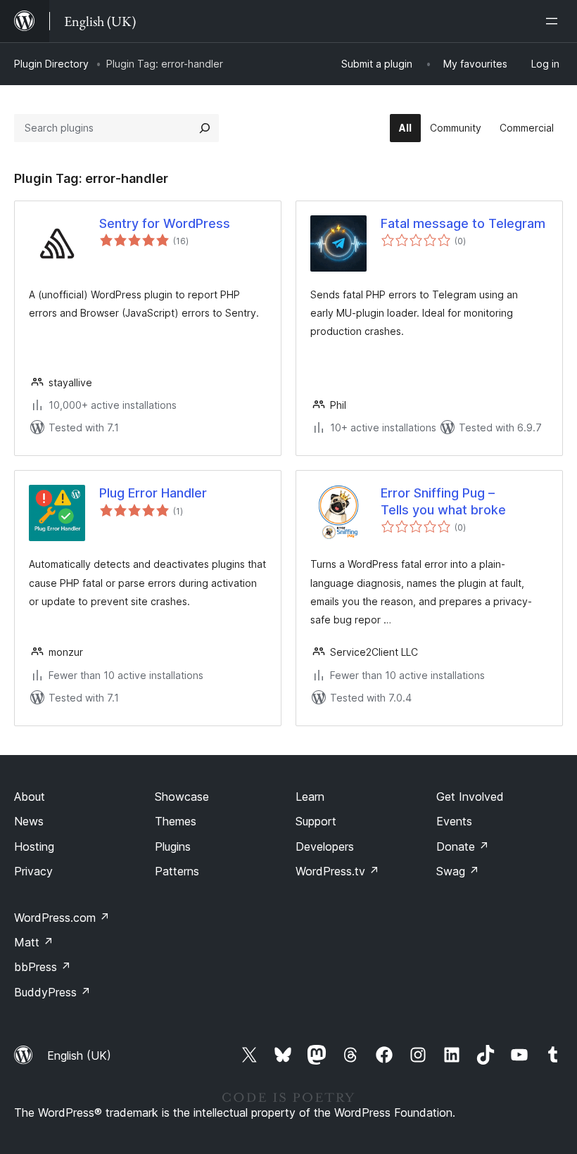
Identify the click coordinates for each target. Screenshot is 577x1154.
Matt (33, 942)
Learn (310, 797)
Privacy (33, 871)
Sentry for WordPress (164, 223)
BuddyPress (52, 992)
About (29, 797)
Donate (462, 846)
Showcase (182, 797)
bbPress (42, 967)
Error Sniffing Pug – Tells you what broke (443, 501)
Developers (325, 846)
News (29, 821)
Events (454, 821)
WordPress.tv (337, 871)
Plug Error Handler (153, 493)
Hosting (34, 846)
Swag (457, 871)
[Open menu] (554, 21)
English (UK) (79, 1055)
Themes (175, 821)
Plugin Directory (51, 64)
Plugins (173, 846)
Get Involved (470, 797)
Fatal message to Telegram (463, 223)
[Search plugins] (205, 128)
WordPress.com (62, 918)
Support (316, 821)
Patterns (177, 871)
